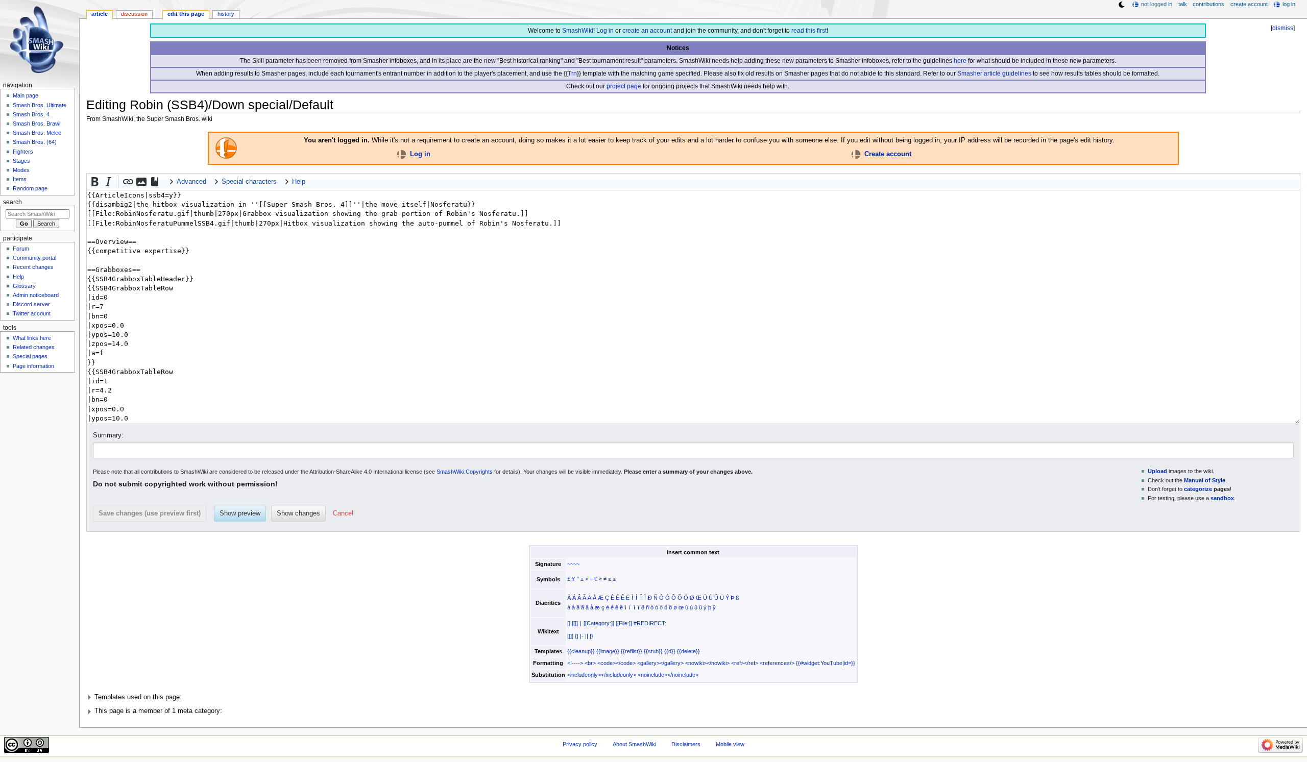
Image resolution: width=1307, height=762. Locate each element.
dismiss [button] (1282, 28)
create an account (647, 30)
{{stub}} (653, 651)
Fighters (23, 152)
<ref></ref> (744, 663)
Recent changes (33, 267)
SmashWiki (577, 30)
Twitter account (32, 313)
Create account (887, 153)
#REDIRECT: (650, 623)
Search (12, 202)
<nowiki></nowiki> (707, 663)
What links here (32, 338)
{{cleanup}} (581, 651)
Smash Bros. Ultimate (39, 105)
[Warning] (226, 147)
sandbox (1222, 498)
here (960, 60)
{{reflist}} (631, 651)
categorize (1198, 489)
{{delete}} (688, 651)
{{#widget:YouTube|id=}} (825, 663)
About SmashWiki (634, 744)
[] (568, 623)
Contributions (1208, 4)
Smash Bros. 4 (31, 114)
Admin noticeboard (36, 295)
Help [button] (298, 181)
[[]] (575, 623)
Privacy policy (580, 744)
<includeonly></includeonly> (601, 675)
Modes (21, 170)
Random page (30, 188)
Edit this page (185, 14)
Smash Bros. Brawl (36, 123)
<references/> (777, 663)
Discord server (31, 304)
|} (591, 636)
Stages (21, 161)
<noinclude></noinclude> (668, 675)
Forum (21, 248)
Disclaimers (685, 744)
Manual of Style (1204, 480)
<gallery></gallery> (660, 663)
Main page (25, 95)
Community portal (34, 258)
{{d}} (669, 651)
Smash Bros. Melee (37, 133)
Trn (572, 73)
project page (624, 86)
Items (20, 179)
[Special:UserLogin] (401, 153)
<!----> (575, 663)
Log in (605, 30)
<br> (590, 663)
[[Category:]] (599, 623)
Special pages (30, 356)
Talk (1182, 4)
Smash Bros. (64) (35, 142)
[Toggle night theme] (1122, 4)
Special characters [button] (249, 181)
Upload (1157, 471)
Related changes (34, 347)
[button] (95, 182)
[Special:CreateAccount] (856, 153)
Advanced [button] (191, 181)
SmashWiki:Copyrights (465, 472)
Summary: (108, 435)
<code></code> (616, 663)
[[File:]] (624, 623)
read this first (809, 30)
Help (18, 277)
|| (586, 636)
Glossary (24, 286)
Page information (33, 366)
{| (576, 636)
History (225, 14)
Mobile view (730, 744)
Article (99, 14)
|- (582, 636)
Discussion (134, 14)
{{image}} (607, 651)
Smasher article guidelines (994, 73)
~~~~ (573, 564)
